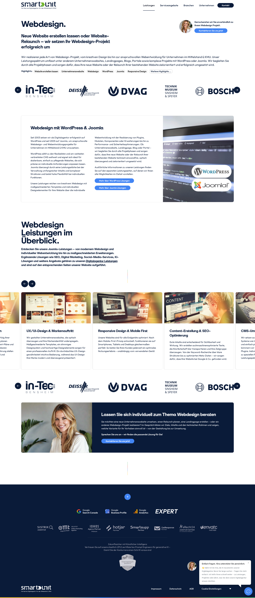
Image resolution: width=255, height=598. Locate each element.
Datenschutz (175, 588)
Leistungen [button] (149, 5)
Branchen (189, 5)
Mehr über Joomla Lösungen (112, 188)
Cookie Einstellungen (211, 588)
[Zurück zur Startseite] (38, 5)
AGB (191, 588)
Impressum (156, 588)
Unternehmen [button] (206, 5)
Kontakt (225, 5)
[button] (18, 90)
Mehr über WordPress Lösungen (114, 180)
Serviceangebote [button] (169, 5)
